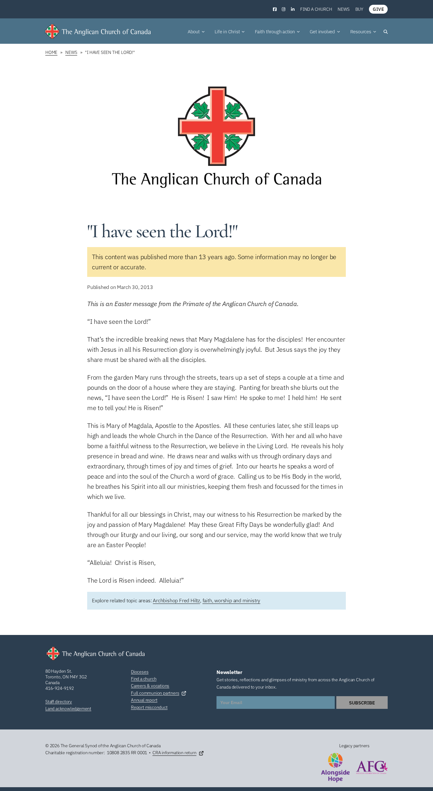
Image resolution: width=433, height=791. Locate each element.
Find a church (316, 9)
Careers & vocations (150, 686)
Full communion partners (155, 693)
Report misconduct (149, 707)
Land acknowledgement (68, 708)
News (343, 9)
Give (378, 9)
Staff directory (58, 701)
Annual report (144, 700)
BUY (359, 9)
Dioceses (139, 672)
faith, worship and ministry (232, 600)
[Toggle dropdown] (203, 31)
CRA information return (174, 752)
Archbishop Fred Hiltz (176, 600)
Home (51, 52)
